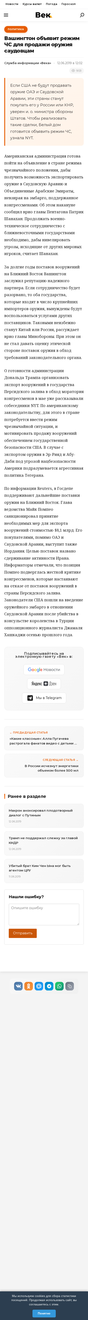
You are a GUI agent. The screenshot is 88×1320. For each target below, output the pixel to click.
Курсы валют (32, 4)
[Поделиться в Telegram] (49, 986)
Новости (12, 4)
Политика (16, 29)
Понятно (44, 1313)
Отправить (22, 933)
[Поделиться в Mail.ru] (39, 986)
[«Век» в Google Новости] (44, 669)
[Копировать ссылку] (69, 986)
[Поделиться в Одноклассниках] (28, 986)
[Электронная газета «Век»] (44, 15)
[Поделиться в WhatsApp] (59, 986)
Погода (51, 4)
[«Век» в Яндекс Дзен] (44, 683)
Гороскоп (69, 4)
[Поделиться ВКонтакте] (18, 986)
